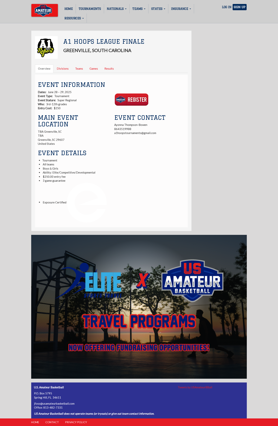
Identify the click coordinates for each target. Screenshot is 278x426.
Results (109, 68)
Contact (52, 422)
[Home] (44, 10)
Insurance (180, 8)
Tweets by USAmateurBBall (195, 387)
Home (68, 8)
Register (131, 99)
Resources (73, 18)
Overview (44, 68)
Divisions (63, 68)
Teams (138, 8)
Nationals (116, 8)
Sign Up (239, 7)
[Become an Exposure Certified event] (87, 202)
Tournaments (90, 8)
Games (93, 68)
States (157, 8)
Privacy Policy (76, 422)
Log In (226, 7)
